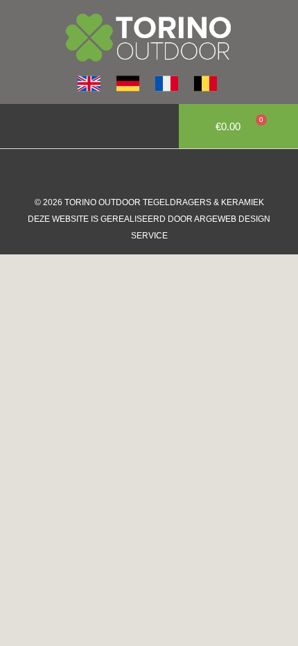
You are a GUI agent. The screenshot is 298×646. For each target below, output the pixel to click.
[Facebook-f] (107, 173)
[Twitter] (163, 173)
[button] (18, 126)
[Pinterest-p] (190, 173)
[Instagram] (135, 173)
